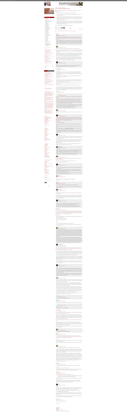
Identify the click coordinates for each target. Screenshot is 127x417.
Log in (45, 67)
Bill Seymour (46, 22)
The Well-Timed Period (47, 156)
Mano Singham (47, 33)
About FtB (2, 0)
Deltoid (45, 164)
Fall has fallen (80, 7)
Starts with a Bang (47, 170)
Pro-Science (46, 39)
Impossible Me (47, 30)
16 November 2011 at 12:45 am (62, 228)
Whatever (46, 140)
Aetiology (46, 162)
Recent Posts (13, 0)
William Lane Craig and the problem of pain (60, 7)
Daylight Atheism (47, 24)
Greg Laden (46, 167)
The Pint (59, 300)
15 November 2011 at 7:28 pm (61, 110)
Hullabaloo (46, 132)
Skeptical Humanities (47, 177)
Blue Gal (45, 130)
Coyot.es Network (46, 143)
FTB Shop (11, 0)
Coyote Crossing (46, 144)
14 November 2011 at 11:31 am (62, 35)
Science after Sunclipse (47, 152)
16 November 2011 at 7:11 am (61, 265)
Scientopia (46, 154)
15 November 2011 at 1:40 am (61, 47)
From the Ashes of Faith (48, 27)
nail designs (57, 408)
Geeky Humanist (47, 28)
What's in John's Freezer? (47, 157)
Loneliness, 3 (46, 62)
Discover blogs (46, 145)
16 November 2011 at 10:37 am (62, 301)
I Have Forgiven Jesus (47, 29)
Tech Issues (8, 0)
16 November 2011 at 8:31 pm (61, 373)
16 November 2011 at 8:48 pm (61, 385)
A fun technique (46, 59)
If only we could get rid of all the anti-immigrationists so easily (49, 102)
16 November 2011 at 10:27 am (62, 296)
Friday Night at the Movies (47, 51)
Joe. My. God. (46, 134)
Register (45, 66)
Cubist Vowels (46, 23)
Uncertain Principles (47, 173)
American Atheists (47, 116)
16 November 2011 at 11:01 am (62, 305)
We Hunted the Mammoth (47, 139)
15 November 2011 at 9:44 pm (61, 190)
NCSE (45, 148)
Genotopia (46, 146)
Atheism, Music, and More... (48, 21)
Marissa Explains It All (47, 34)
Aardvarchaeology (46, 161)
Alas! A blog (46, 128)
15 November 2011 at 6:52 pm (61, 95)
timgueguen (46, 94)
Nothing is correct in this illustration (49, 80)
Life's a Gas (45, 61)
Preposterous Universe (47, 149)
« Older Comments (57, 403)
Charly (48, 57)
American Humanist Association (48, 117)
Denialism (46, 165)
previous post (66, 10)
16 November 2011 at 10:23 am (62, 278)
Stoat (45, 171)
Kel (58, 46)
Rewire (45, 136)
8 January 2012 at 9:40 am (59, 399)
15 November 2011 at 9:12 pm (61, 147)
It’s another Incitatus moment (50, 93)
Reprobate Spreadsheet (48, 41)
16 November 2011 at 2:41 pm (61, 346)
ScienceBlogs (46, 153)
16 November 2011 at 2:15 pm (61, 334)
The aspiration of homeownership (48, 58)
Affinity (46, 19)
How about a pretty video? (47, 79)
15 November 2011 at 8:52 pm (61, 135)
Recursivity (46, 40)
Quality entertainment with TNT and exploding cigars (49, 99)
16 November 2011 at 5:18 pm (61, 364)
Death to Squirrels (47, 25)
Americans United (46, 129)
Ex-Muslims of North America (48, 120)
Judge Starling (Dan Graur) (47, 147)
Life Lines (46, 168)
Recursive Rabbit (46, 98)
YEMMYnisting (46, 45)
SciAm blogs (46, 151)
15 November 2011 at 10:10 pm (62, 209)
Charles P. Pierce (46, 131)
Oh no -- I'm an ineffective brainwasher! (49, 84)
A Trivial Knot (46, 18)
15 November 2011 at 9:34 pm (61, 183)
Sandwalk (46, 123)
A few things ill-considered (47, 160)
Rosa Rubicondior (46, 122)
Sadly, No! (46, 137)
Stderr (46, 42)
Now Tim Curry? (46, 83)
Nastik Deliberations (47, 35)
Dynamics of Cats (46, 166)
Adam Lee (50, 55)
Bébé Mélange (50, 61)
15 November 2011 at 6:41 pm (61, 69)
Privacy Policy (5, 0)
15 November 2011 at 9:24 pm (61, 176)
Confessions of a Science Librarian (48, 163)
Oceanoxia (46, 36)
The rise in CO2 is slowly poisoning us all (49, 52)
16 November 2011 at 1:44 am (61, 245)
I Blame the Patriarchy (47, 133)
